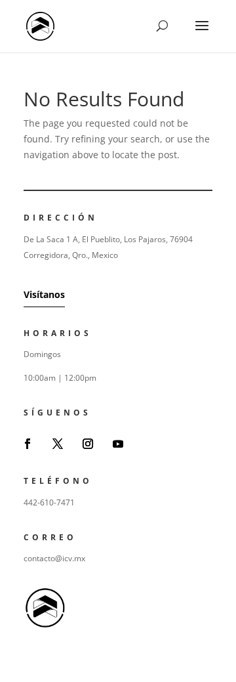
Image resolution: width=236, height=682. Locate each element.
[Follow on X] (57, 443)
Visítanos (44, 294)
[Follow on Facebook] (27, 443)
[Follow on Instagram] (87, 443)
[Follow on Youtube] (118, 443)
